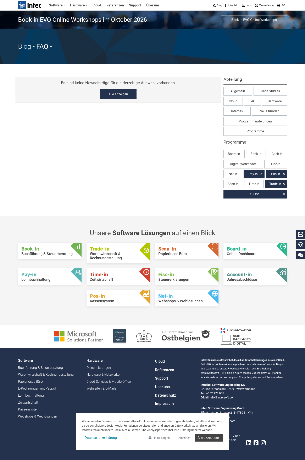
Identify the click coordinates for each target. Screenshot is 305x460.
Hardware (274, 101)
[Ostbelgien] (186, 336)
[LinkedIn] (248, 443)
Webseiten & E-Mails (101, 388)
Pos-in (275, 174)
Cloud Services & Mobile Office (109, 382)
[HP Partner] (119, 336)
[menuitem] (57, 5)
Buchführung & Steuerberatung (40, 368)
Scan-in (233, 184)
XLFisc (254, 194)
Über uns (162, 387)
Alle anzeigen (118, 94)
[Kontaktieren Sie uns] (300, 255)
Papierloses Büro (30, 382)
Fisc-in (276, 164)
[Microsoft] (78, 336)
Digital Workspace (243, 164)
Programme (255, 131)
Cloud (233, 101)
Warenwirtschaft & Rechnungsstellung (46, 374)
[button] (281, 5)
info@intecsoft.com (222, 397)
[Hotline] (300, 244)
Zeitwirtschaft (28, 402)
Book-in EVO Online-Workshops (254, 20)
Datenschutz (165, 395)
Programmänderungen (255, 121)
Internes (237, 111)
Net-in (233, 174)
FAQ (252, 101)
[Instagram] (263, 443)
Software (25, 360)
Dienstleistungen (99, 368)
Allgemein (238, 91)
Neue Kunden (269, 111)
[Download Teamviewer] (300, 234)
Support (161, 378)
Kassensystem (28, 409)
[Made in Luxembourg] (144, 336)
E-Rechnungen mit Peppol (37, 388)
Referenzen (164, 370)
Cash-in (277, 154)
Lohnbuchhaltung (31, 395)
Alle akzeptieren (209, 438)
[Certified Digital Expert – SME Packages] (236, 336)
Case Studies (270, 91)
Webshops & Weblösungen (37, 416)
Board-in (234, 154)
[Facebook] (256, 443)
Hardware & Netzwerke (103, 374)
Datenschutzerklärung (101, 438)
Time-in (254, 184)
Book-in (255, 154)
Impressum (164, 404)
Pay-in (253, 174)
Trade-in (275, 184)
